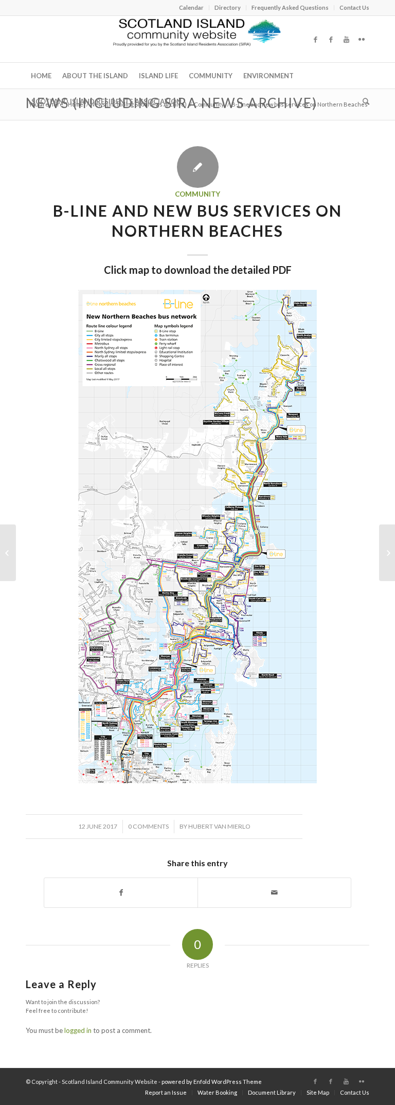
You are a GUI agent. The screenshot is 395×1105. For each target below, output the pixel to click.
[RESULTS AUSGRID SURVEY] (387, 552)
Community (209, 104)
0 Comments (148, 826)
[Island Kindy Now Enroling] (8, 552)
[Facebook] (315, 39)
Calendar (191, 7)
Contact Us (354, 7)
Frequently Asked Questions (290, 7)
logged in (78, 1030)
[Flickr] (361, 39)
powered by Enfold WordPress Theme (211, 1081)
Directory (227, 7)
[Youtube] (346, 39)
